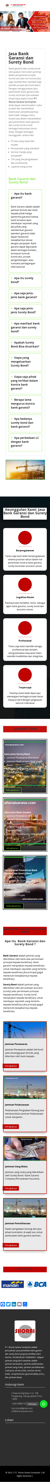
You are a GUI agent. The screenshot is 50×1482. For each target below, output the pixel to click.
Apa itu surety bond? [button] (22, 280)
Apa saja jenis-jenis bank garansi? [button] (24, 295)
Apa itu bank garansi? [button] (21, 195)
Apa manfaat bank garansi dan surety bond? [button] (25, 327)
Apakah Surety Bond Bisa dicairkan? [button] (25, 344)
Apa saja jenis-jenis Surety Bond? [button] (23, 310)
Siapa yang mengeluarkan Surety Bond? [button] (21, 361)
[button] (44, 1404)
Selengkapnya (12, 790)
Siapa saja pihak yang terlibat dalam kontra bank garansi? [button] (24, 382)
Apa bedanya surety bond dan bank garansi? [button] (22, 422)
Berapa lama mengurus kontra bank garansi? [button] (23, 403)
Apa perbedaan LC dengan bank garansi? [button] (25, 441)
